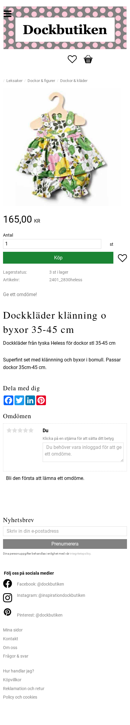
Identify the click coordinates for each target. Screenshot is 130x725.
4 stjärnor (25, 430)
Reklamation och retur (23, 688)
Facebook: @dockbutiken (40, 584)
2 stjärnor (14, 430)
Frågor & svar (15, 656)
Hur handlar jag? (18, 671)
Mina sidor (13, 630)
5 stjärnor (31, 430)
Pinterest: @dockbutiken (40, 615)
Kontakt (10, 638)
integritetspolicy (80, 553)
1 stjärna (9, 430)
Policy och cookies (20, 697)
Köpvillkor (12, 679)
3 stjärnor (20, 430)
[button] (75, 59)
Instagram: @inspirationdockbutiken (51, 595)
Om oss (10, 647)
